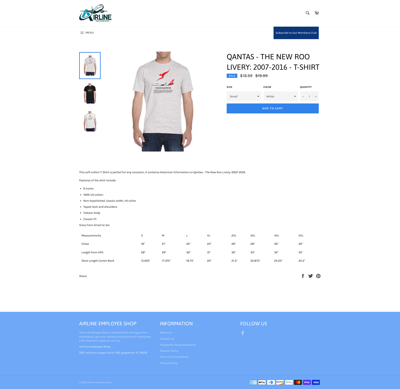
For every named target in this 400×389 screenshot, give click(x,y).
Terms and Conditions (174, 357)
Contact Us (167, 339)
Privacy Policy (169, 363)
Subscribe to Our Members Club (296, 33)
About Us (165, 332)
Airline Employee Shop (99, 382)
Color (267, 87)
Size (229, 87)
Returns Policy (169, 351)
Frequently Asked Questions (178, 345)
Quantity (306, 87)
